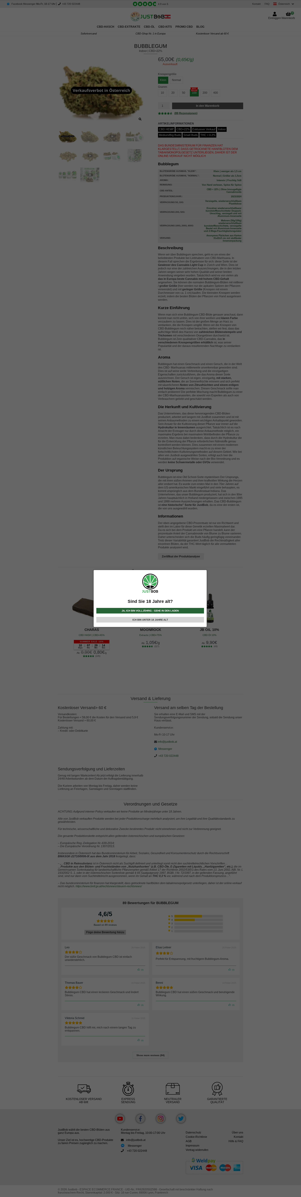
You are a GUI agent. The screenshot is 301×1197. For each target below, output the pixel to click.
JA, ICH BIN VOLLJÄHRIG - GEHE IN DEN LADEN (150, 610)
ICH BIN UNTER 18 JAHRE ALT (150, 619)
